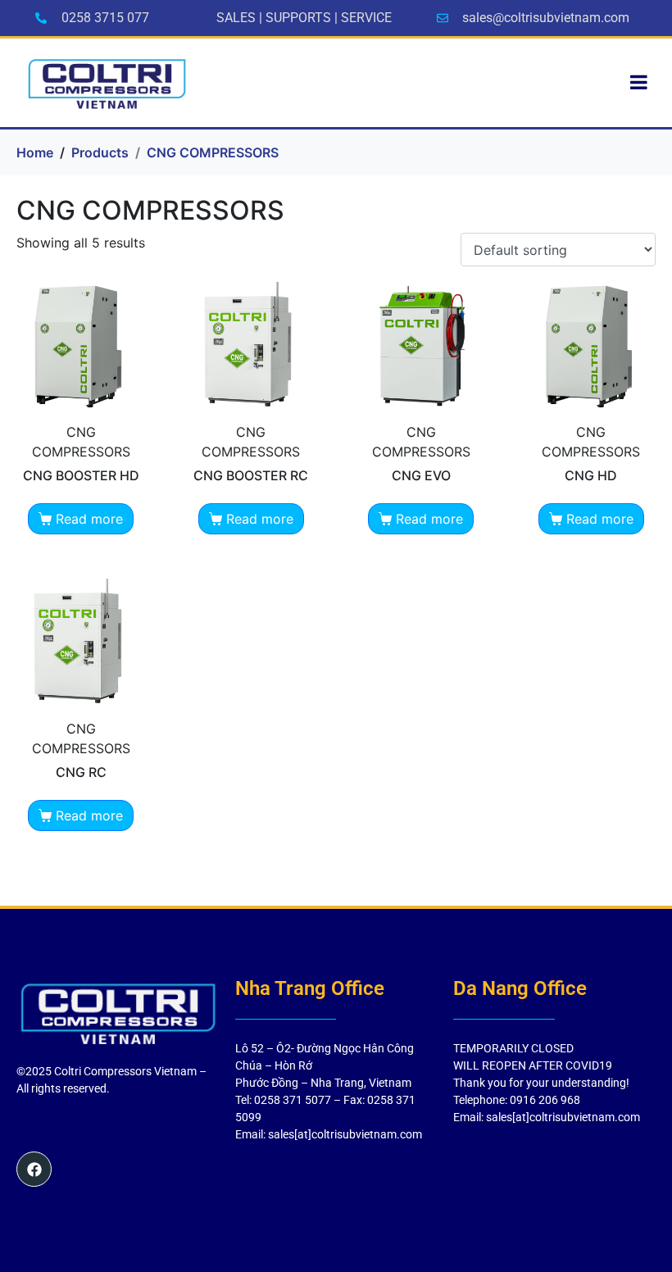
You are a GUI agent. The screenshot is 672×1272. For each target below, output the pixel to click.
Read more (89, 519)
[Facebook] (34, 1169)
